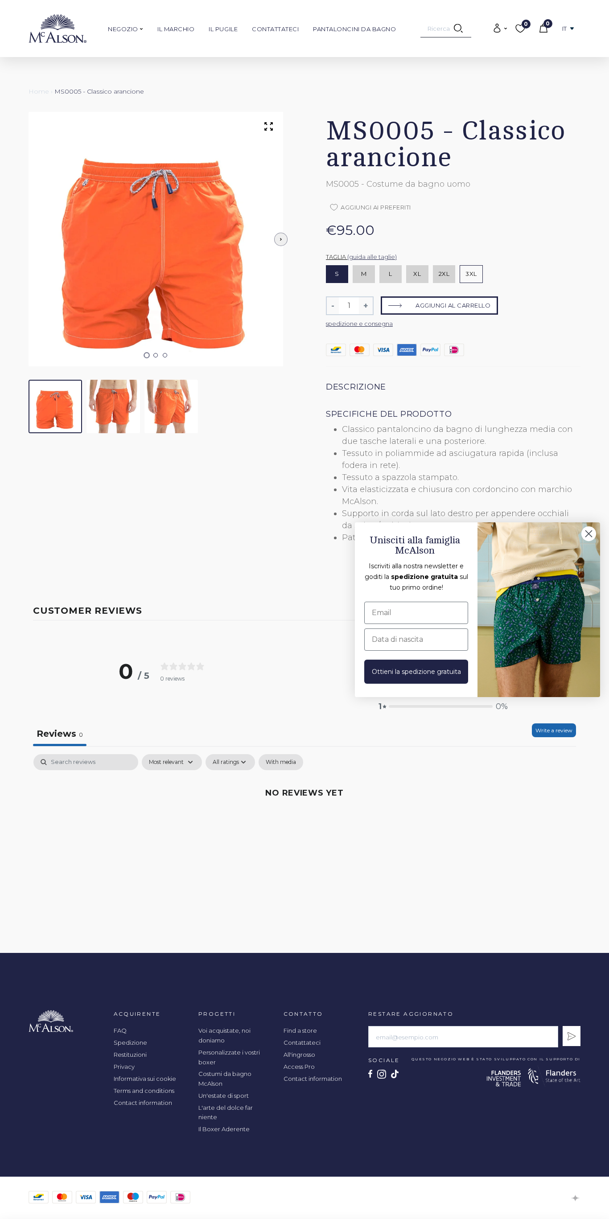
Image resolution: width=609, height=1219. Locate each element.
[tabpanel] (304, 822)
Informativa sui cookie (145, 1078)
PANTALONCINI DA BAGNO (354, 29)
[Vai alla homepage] (57, 28)
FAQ (120, 1030)
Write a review (553, 730)
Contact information (143, 1102)
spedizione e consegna (359, 323)
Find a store (300, 1030)
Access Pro (299, 1066)
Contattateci (275, 29)
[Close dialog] (589, 534)
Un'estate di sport (223, 1095)
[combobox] (445, 28)
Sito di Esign (575, 1198)
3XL (471, 273)
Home (39, 91)
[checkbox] (281, 762)
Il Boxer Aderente (224, 1129)
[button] (146, 355)
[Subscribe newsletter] (571, 1036)
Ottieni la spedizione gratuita (416, 672)
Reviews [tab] (60, 733)
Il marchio (175, 29)
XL (417, 273)
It (564, 29)
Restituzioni (130, 1054)
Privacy (124, 1066)
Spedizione (130, 1042)
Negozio (124, 29)
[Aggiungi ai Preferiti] (544, 92)
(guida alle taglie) (372, 256)
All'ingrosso (299, 1054)
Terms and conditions (144, 1090)
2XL (444, 273)
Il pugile (223, 29)
